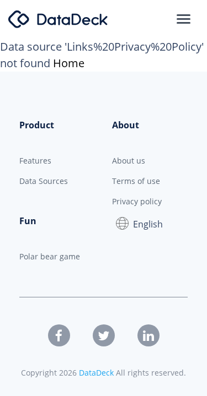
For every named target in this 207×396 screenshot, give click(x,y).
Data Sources (43, 181)
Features (35, 160)
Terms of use (136, 181)
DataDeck (96, 372)
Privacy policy (137, 201)
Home (68, 63)
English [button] (148, 224)
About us (128, 160)
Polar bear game (49, 256)
